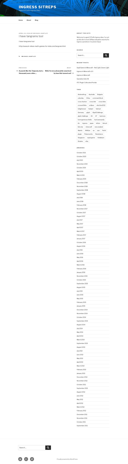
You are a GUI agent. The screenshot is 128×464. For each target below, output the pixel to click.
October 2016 (81, 242)
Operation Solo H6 (83, 79)
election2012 (101, 105)
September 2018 (82, 190)
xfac (86, 141)
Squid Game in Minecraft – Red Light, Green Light (93, 67)
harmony (102, 116)
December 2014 (82, 310)
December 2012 (82, 377)
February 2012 (81, 411)
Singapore (81, 137)
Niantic (80, 130)
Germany (81, 112)
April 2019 (80, 171)
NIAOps (87, 130)
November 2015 (82, 276)
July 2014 (80, 328)
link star (80, 127)
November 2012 (82, 381)
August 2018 (81, 194)
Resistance (99, 134)
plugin (80, 134)
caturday (81, 98)
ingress (84, 123)
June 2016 (80, 253)
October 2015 (81, 280)
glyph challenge (83, 116)
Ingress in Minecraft (83, 75)
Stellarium (101, 137)
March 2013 (80, 366)
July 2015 (80, 291)
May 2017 (80, 224)
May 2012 (80, 399)
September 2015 (82, 283)
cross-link (92, 101)
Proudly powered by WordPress (67, 459)
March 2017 (80, 231)
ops (98, 130)
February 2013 (81, 369)
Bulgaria (100, 94)
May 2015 (80, 298)
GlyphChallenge (97, 112)
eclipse (91, 105)
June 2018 (80, 201)
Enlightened (82, 109)
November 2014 (82, 313)
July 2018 (80, 197)
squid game (91, 137)
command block (97, 98)
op (93, 130)
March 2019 (80, 175)
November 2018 (82, 186)
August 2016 (81, 246)
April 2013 (80, 362)
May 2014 (80, 332)
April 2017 (80, 227)
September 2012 (82, 388)
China (88, 98)
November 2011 (82, 418)
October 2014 (81, 317)
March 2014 (80, 339)
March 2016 (80, 265)
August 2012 (81, 392)
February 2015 (81, 302)
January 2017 (81, 239)
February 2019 (81, 179)
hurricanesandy (99, 119)
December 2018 (82, 183)
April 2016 (80, 261)
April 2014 (80, 336)
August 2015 (81, 287)
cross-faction (82, 101)
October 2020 (81, 156)
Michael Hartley (40, 33)
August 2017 (81, 216)
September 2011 (82, 425)
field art (98, 109)
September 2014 (82, 321)
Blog (36, 20)
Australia (92, 94)
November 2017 (82, 209)
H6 (92, 116)
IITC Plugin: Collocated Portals (87, 82)
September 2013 (82, 343)
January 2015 (81, 306)
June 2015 (80, 295)
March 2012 (80, 407)
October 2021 (81, 153)
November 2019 (82, 164)
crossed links (82, 105)
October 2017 (81, 212)
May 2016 (80, 257)
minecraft (89, 127)
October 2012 (81, 384)
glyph (88, 112)
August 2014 (81, 325)
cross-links (102, 101)
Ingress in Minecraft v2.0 (85, 71)
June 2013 (80, 355)
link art (105, 123)
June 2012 (80, 396)
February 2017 (81, 235)
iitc (79, 123)
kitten (98, 123)
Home (21, 20)
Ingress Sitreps (37, 7)
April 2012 (80, 403)
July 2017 (79, 220)
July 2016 (80, 250)
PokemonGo (88, 134)
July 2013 (79, 351)
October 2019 (81, 167)
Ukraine (80, 141)
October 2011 (81, 422)
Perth (104, 130)
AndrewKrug (82, 94)
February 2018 (81, 205)
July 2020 (80, 160)
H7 (96, 116)
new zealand (99, 127)
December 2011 (82, 414)
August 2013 (81, 347)
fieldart (90, 109)
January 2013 (81, 373)
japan (92, 123)
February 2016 (81, 269)
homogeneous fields (85, 119)
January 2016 (81, 272)
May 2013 (80, 358)
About (29, 20)
